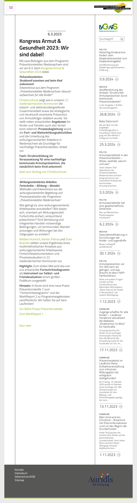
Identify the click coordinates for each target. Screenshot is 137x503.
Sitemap (19, 480)
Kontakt (19, 470)
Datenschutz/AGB (25, 477)
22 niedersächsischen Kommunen (43, 102)
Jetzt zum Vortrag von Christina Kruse (42, 171)
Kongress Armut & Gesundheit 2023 (41, 70)
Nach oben (25, 326)
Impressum (21, 473)
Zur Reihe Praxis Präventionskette (40, 309)
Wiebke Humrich (29, 239)
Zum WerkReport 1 (31, 314)
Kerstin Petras (50, 239)
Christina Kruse (28, 100)
